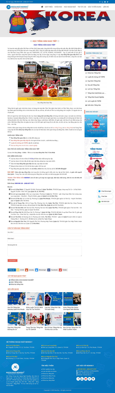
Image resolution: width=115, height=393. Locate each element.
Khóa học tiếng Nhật (49, 380)
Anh (87, 58)
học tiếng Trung (57, 127)
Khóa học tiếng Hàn (17, 284)
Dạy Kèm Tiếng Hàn (94, 81)
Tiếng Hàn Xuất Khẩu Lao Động (98, 93)
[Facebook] (99, 2)
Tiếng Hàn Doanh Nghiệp (96, 97)
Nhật (104, 58)
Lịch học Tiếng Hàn (94, 89)
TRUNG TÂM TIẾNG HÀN (16, 177)
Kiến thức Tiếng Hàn (94, 105)
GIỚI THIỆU (49, 7)
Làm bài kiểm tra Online (50, 371)
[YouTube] (105, 2)
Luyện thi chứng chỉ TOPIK (19, 143)
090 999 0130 (18, 2)
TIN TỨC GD (82, 7)
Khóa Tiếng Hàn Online (95, 69)
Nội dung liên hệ (12, 245)
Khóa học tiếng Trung (49, 376)
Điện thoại (11, 238)
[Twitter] (107, 2)
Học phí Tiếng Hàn (94, 85)
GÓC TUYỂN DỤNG (94, 7)
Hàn (93, 58)
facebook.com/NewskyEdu (91, 371)
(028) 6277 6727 (28, 2)
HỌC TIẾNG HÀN (16, 282)
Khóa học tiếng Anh (48, 373)
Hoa (98, 58)
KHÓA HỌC (58, 7)
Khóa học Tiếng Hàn (94, 73)
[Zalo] (102, 2)
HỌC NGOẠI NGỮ (70, 7)
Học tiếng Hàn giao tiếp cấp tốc (20, 140)
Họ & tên (11, 232)
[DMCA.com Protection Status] (93, 379)
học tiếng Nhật (68, 127)
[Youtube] (86, 379)
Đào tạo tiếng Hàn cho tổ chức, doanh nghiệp (24, 145)
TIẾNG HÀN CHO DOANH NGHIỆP (22, 280)
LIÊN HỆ (106, 7)
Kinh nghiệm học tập (49, 369)
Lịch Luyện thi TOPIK (94, 101)
